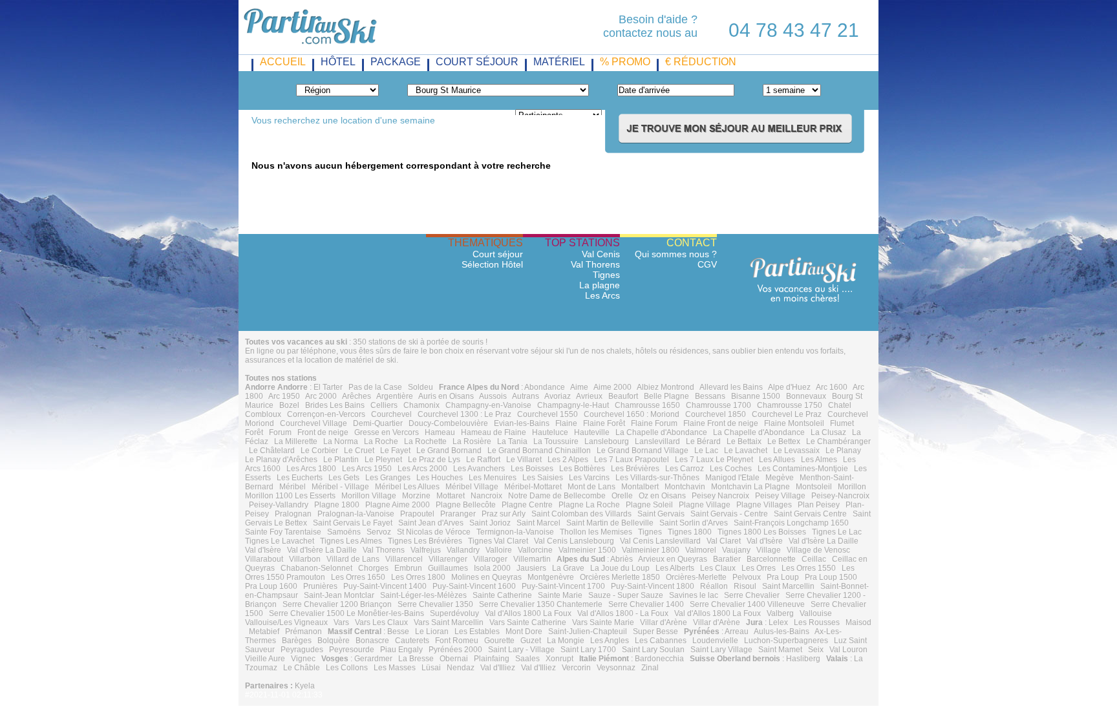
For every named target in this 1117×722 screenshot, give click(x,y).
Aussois (493, 396)
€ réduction (700, 61)
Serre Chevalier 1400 (646, 604)
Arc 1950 (284, 396)
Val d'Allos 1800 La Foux (528, 613)
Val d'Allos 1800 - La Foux (622, 613)
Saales (527, 658)
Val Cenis (601, 254)
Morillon (852, 486)
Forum (280, 432)
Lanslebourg (606, 441)
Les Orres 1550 (809, 568)
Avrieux (589, 396)
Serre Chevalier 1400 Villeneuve (747, 604)
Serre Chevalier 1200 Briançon (337, 604)
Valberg (780, 613)
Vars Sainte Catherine (527, 622)
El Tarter (328, 387)
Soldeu (420, 387)
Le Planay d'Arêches (281, 459)
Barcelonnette (771, 559)
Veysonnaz (616, 667)
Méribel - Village (340, 486)
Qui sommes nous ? (676, 254)
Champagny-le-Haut (573, 405)
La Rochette (425, 441)
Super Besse (655, 631)
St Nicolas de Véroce (434, 531)
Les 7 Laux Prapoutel (631, 459)
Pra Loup (783, 577)
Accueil (283, 61)
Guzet (530, 640)
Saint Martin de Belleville (610, 522)
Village (768, 550)
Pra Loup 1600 (271, 586)
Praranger (458, 513)
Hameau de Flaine (493, 432)
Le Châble (301, 667)
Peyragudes (302, 649)
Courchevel (391, 414)
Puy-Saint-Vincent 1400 (385, 586)
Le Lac (706, 450)
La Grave (568, 568)
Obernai (454, 658)
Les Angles (609, 640)
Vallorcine (535, 550)
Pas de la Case (375, 387)
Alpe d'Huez (789, 387)
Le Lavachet (745, 450)
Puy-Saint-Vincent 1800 (652, 586)
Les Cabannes (660, 640)
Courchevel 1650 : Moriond (631, 414)
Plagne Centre (527, 504)
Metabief (264, 631)
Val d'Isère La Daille (823, 541)
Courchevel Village (313, 423)
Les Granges (387, 477)
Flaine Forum (654, 423)
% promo (625, 61)
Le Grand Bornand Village (642, 450)
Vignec (303, 658)
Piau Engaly (401, 649)
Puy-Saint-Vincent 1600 (474, 586)
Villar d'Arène (663, 622)
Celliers (384, 405)
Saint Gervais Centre (810, 513)
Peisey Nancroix (720, 495)
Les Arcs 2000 (422, 468)
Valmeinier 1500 (587, 550)
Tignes (606, 275)
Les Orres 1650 (358, 577)
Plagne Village (704, 504)
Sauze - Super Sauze (625, 595)
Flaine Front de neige (720, 423)
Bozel (289, 405)
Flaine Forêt (604, 423)
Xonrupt (559, 658)
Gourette (499, 640)
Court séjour (498, 254)
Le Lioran (432, 631)
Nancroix (486, 495)
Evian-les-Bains (521, 423)
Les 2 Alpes (568, 459)
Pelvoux (746, 577)
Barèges (297, 640)
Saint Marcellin (788, 586)
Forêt (254, 432)
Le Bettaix (744, 441)
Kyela (305, 685)
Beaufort (623, 396)
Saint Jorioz (490, 522)
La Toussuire (556, 441)
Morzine (416, 495)
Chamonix (421, 405)
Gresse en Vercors (386, 432)
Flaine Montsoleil (794, 423)
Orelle (622, 495)
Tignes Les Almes (351, 541)
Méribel (292, 486)
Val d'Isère (765, 541)
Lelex (778, 622)
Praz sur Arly (504, 513)
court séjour (477, 61)
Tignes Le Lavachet (279, 541)
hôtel (338, 61)
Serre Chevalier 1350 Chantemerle (540, 604)
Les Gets (343, 477)
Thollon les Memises (596, 531)
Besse (398, 631)
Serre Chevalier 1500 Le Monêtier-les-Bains (346, 613)
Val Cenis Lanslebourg (574, 541)
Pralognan (293, 513)
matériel (559, 61)
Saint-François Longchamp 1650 (791, 522)
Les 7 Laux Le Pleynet (714, 459)
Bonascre (372, 640)
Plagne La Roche (589, 504)
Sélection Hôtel (492, 264)
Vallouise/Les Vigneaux (286, 622)
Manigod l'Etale (732, 477)
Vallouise (816, 613)
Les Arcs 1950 (367, 468)
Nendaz (460, 667)
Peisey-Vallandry (278, 504)
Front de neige (322, 432)
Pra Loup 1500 (831, 577)
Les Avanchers (479, 468)
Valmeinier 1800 (650, 550)
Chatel (839, 405)
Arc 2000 (321, 396)
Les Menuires (492, 477)
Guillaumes (448, 568)
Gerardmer (373, 658)
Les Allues (777, 459)
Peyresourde (351, 649)
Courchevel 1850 (715, 414)
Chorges (373, 568)
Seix (816, 649)
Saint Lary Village (721, 649)
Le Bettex (783, 441)
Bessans (710, 396)
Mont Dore (523, 631)
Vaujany (736, 550)
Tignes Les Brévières (425, 541)
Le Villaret (524, 459)
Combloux (263, 414)
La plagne (599, 285)
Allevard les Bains (731, 387)
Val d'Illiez (497, 667)
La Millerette (295, 441)
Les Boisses (532, 468)
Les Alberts (674, 568)
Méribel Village (471, 486)
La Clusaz (828, 432)
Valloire (498, 550)
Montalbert (640, 486)
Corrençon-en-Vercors (326, 414)
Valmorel (700, 550)
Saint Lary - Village (521, 649)
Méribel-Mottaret (533, 486)
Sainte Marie (560, 595)
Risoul (745, 586)
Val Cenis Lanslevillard (660, 541)
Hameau (440, 432)
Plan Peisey (819, 504)
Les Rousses (817, 622)
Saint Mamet (780, 649)
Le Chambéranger (838, 441)
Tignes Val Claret (498, 541)
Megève (779, 477)
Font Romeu (456, 640)
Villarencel (404, 559)
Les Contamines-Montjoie (803, 468)
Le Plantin (341, 459)
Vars (341, 622)
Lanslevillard (657, 441)
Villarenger (448, 559)
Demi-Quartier (378, 423)
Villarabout (264, 559)
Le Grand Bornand (449, 450)
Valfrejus (425, 550)
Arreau (737, 631)
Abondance (544, 387)
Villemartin (532, 559)
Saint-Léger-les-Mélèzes (423, 595)
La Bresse (416, 658)
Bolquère (333, 640)
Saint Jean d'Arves (430, 522)
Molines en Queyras (486, 577)
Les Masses (395, 667)
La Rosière (471, 441)
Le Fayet (395, 450)
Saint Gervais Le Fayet (352, 522)
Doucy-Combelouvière (448, 423)
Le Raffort (483, 459)
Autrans (525, 396)
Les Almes (819, 459)
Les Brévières (635, 468)
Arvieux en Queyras (672, 559)
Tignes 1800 (690, 531)
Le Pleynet (383, 459)
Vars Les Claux (381, 622)
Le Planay (843, 450)
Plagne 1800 (336, 504)
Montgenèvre (550, 577)
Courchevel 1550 (547, 414)
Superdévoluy (454, 613)
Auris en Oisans (446, 396)
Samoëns (344, 531)
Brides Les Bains (335, 405)
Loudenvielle (715, 640)
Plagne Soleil (649, 504)
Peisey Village (780, 495)
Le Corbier (319, 450)
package (395, 61)
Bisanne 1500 (755, 396)
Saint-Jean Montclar (339, 595)
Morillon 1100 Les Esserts (290, 495)
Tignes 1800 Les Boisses (762, 531)
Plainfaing (491, 658)
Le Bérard (703, 441)
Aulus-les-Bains (781, 631)
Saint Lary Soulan (653, 649)
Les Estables (477, 631)
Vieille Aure (265, 658)
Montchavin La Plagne (750, 486)
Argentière (394, 396)
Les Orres (758, 568)
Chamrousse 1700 (718, 405)
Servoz (379, 531)
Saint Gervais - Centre (729, 513)
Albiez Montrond (665, 387)
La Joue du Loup (620, 568)
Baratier (727, 559)
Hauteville (592, 432)
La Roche (381, 441)
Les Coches (731, 468)
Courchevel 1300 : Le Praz (464, 414)
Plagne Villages (764, 504)
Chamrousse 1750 (789, 405)
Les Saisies (542, 477)
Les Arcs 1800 (311, 468)
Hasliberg (803, 658)
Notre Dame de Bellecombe (557, 495)
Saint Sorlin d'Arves (693, 522)
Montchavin (685, 486)
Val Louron (848, 649)
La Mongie (565, 640)
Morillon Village (368, 495)
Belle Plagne (666, 396)
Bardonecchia (659, 658)
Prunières (320, 586)
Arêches (356, 396)
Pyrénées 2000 (455, 649)
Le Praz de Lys (434, 459)
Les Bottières (582, 468)
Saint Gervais (661, 513)
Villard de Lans (352, 559)
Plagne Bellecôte (466, 504)
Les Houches (439, 477)
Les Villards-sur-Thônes (657, 477)
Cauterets (412, 640)
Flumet (842, 423)
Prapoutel (417, 513)
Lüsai (431, 667)
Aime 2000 (612, 387)
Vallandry (463, 550)
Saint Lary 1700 (588, 649)
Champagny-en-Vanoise (488, 405)
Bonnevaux (806, 396)
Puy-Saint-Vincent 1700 (563, 586)
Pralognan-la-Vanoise (355, 513)
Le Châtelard (272, 450)
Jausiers (531, 568)
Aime (579, 387)
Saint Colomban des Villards (581, 513)
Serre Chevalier (752, 595)
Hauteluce (550, 432)
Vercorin (576, 667)
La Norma (340, 441)
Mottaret (450, 495)
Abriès (621, 559)
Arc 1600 (831, 387)
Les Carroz (684, 468)
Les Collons (347, 667)
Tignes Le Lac (837, 531)
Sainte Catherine (502, 595)
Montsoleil (814, 486)
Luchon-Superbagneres (786, 640)
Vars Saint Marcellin (449, 622)
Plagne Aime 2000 (397, 504)
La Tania (512, 441)
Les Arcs (602, 295)
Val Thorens (595, 264)
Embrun (408, 568)
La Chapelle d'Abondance (661, 432)
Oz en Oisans (662, 495)
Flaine (566, 423)
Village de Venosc (818, 550)
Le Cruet (359, 450)
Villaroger (490, 559)
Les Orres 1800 (418, 577)
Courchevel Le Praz (787, 414)
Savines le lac (693, 595)
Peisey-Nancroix (840, 495)
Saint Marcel (538, 522)
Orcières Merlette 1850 (620, 577)
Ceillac (814, 559)
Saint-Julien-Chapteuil (587, 631)
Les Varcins (589, 477)
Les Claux (718, 568)
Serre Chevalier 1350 (435, 604)
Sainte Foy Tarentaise (283, 531)
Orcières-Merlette (696, 577)
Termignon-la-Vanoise (515, 531)
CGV (707, 264)
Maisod (858, 622)
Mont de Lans (591, 486)
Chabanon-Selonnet (316, 568)
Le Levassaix (796, 450)
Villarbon (305, 559)
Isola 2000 (492, 568)
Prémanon (303, 631)
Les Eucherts (300, 477)
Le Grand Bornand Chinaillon (539, 450)
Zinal (650, 667)
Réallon (714, 586)
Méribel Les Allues (407, 486)
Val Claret (724, 541)
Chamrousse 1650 (647, 405)
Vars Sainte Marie (603, 622)
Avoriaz (557, 396)
